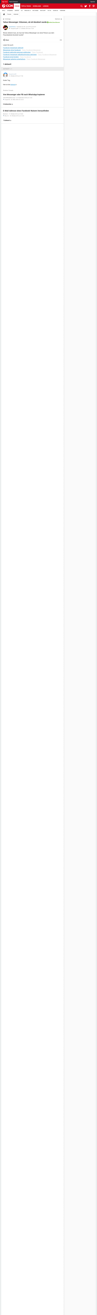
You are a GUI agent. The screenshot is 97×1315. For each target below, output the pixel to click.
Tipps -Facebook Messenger (31, 50)
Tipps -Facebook (37, 52)
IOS (22, 10)
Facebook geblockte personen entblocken (17, 52)
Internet (16, 14)
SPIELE (3, 10)
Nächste (57, 19)
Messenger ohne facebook (12, 50)
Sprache (92, 1)
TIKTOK (49, 10)
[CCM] (7, 6)
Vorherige (8, 19)
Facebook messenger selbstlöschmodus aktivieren (20, 55)
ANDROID (17, 10)
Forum (17, 6)
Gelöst (50, 22)
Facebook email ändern (11, 57)
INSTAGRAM (35, 10)
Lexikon (45, 6)
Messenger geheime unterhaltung (14, 59)
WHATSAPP (42, 10)
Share (7, 40)
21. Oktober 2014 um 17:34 (26, 28)
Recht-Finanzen (13, 1)
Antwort (13, 84)
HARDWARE (62, 10)
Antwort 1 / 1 (7, 69)
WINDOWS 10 (27, 10)
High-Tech (4, 1)
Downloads (37, 6)
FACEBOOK (55, 10)
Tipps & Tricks (26, 6)
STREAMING (10, 10)
